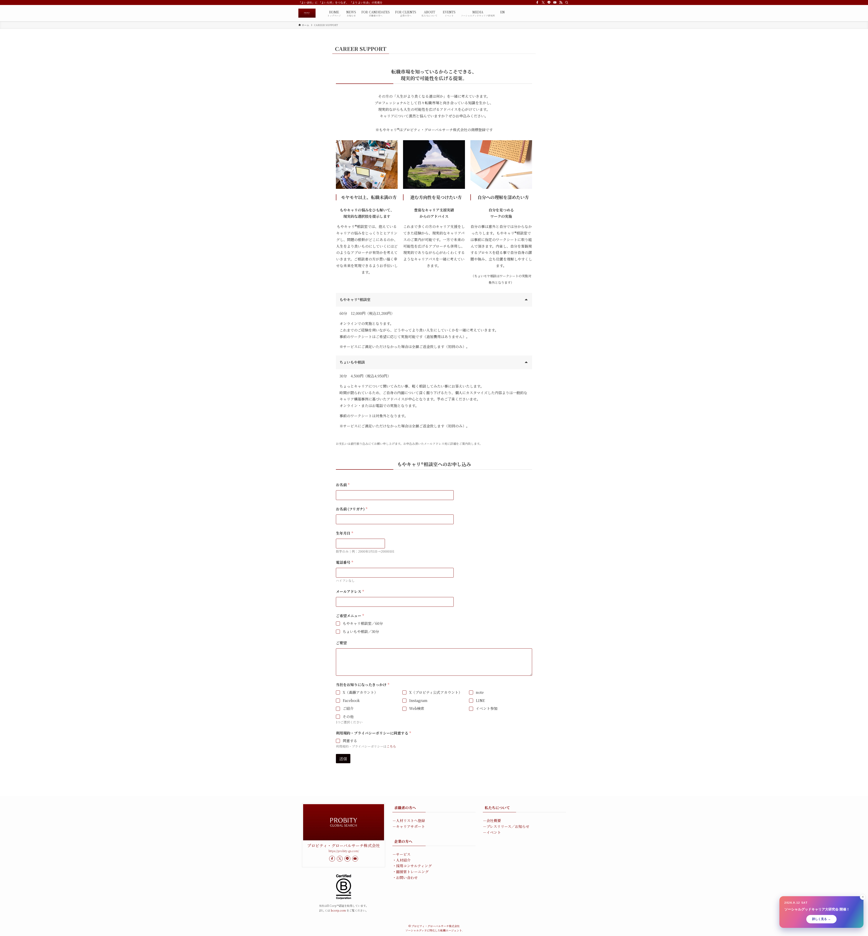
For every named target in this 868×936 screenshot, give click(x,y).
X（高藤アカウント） (360, 692)
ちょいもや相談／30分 (361, 631)
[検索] (567, 2)
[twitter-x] (543, 2)
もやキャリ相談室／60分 (363, 623)
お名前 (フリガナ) (351, 509)
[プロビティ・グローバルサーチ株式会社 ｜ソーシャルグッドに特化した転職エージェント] (307, 13)
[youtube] (555, 2)
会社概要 (493, 820)
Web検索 (416, 708)
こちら (391, 746)
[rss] (561, 2)
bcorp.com (338, 910)
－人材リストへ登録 (408, 820)
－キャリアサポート (408, 826)
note (480, 692)
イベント (493, 832)
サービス (403, 854)
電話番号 (344, 562)
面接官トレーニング (412, 871)
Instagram (418, 700)
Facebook (351, 700)
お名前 (342, 485)
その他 (348, 716)
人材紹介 (403, 860)
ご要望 (341, 643)
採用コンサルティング (414, 865)
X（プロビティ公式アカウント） (435, 692)
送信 (343, 758)
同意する (350, 741)
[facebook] (537, 2)
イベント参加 (487, 708)
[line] (549, 2)
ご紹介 (348, 708)
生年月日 (344, 533)
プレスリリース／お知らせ (507, 826)
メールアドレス (350, 591)
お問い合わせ (407, 877)
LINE (480, 700)
